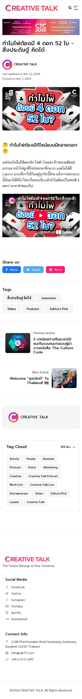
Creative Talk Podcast (43, 476)
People (30, 458)
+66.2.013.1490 (21, 659)
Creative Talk (35, 502)
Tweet (35, 269)
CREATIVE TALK (34, 417)
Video (11, 309)
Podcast (33, 309)
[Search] (76, 8)
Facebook (17, 587)
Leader (14, 502)
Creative (15, 476)
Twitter (15, 593)
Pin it (58, 269)
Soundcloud (18, 619)
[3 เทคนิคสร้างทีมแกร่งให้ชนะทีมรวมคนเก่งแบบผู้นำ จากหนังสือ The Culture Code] (19, 343)
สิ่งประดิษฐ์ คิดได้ (19, 298)
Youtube (16, 606)
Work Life (16, 484)
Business (48, 458)
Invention (49, 298)
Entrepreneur (19, 493)
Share (13, 269)
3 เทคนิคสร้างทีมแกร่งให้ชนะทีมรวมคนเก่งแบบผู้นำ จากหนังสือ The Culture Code (53, 345)
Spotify (15, 612)
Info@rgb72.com (22, 653)
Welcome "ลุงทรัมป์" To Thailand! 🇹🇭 (29, 381)
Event (32, 467)
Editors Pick (59, 309)
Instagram (17, 600)
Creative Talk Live (42, 484)
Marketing (51, 467)
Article (14, 458)
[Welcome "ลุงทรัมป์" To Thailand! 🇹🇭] (63, 378)
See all (66, 446)
